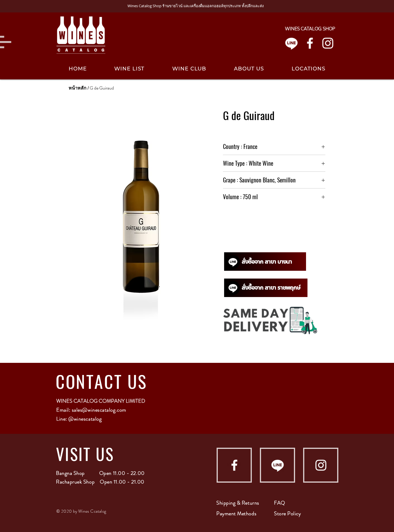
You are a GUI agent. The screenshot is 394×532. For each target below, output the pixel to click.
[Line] (291, 43)
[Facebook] (310, 43)
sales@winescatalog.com (99, 410)
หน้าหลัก (78, 88)
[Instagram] (327, 43)
